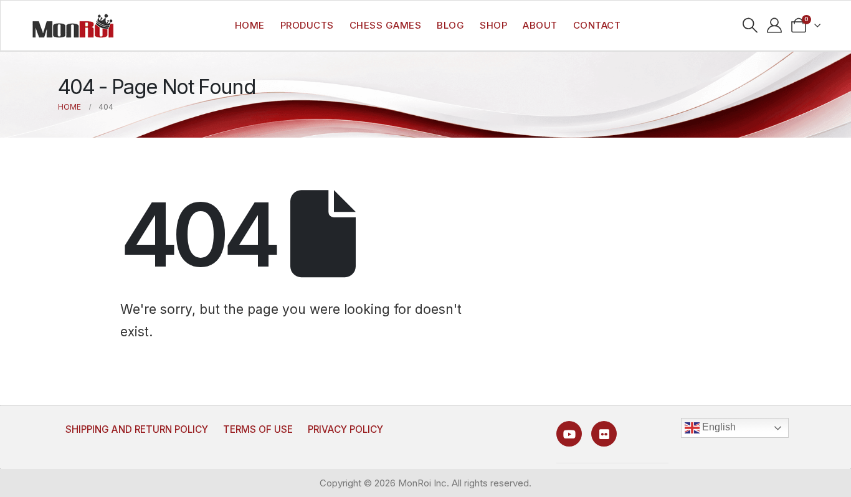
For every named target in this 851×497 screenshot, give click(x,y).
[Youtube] (569, 434)
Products (307, 25)
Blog (450, 25)
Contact (597, 25)
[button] (750, 25)
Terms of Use (258, 429)
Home (250, 25)
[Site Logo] (73, 25)
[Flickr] (604, 434)
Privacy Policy (345, 429)
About (540, 25)
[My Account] (775, 25)
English (718, 427)
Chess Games (385, 25)
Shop (493, 25)
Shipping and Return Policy (136, 429)
